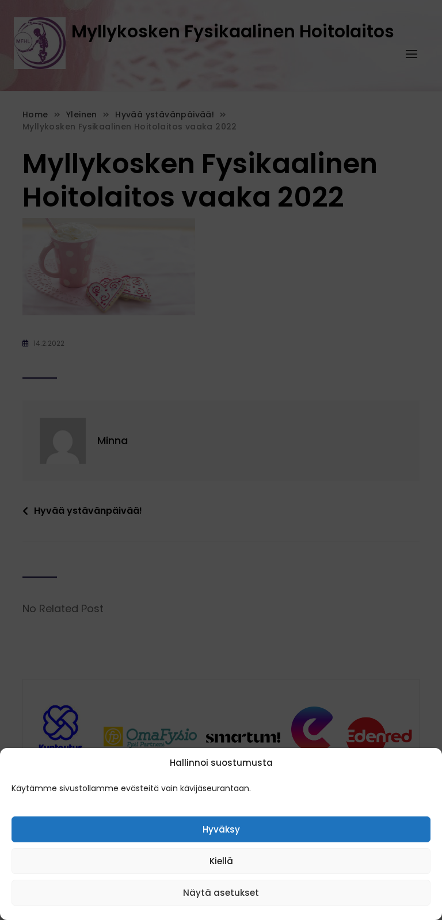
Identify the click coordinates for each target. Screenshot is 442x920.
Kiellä (221, 861)
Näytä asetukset (221, 893)
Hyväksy (221, 829)
